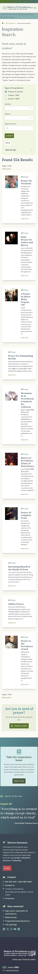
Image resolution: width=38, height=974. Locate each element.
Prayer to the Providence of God (27, 645)
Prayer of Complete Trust (26, 515)
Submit (9, 135)
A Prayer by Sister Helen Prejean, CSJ (26, 299)
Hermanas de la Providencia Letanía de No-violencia (27, 400)
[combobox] (17, 108)
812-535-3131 (10, 882)
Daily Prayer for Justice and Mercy (27, 241)
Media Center (11, 917)
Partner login (17, 959)
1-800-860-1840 (25, 882)
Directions (9, 898)
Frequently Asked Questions (17, 921)
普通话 (16, 967)
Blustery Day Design (13, 970)
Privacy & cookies (29, 959)
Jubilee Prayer (16, 604)
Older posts (6, 169)
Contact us (10, 885)
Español (10, 967)
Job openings (11, 924)
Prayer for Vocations (26, 182)
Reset (8, 143)
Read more (24, 219)
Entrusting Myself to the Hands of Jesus (19, 568)
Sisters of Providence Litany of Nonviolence (27, 462)
